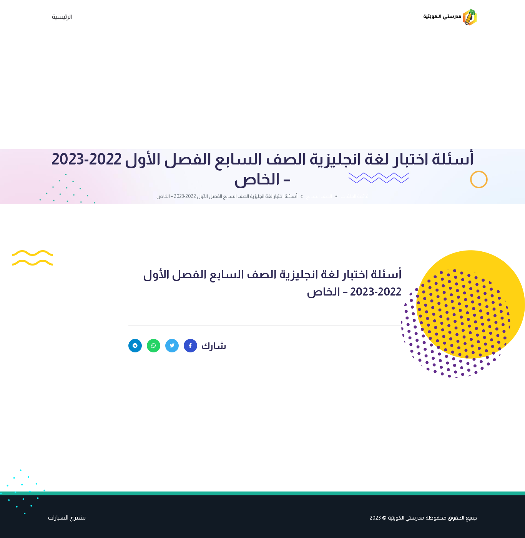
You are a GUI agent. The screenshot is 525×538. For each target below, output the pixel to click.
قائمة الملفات (355, 196)
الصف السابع (319, 196)
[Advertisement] (262, 91)
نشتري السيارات (67, 517)
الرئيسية (62, 16)
